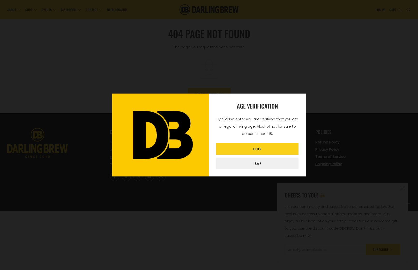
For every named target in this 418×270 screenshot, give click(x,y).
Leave (257, 163)
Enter (257, 148)
